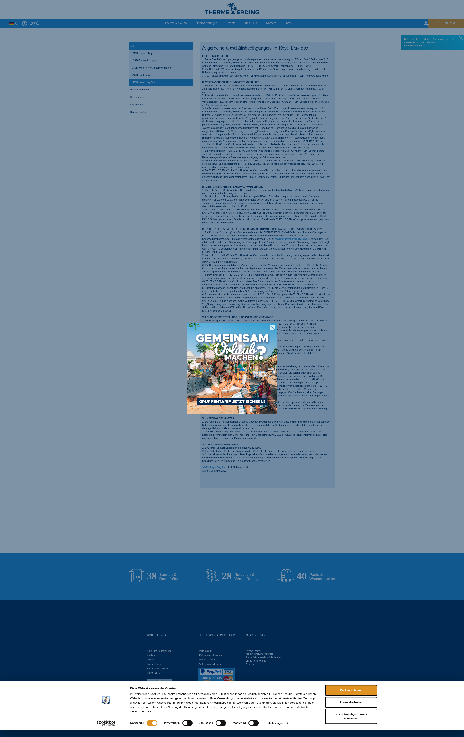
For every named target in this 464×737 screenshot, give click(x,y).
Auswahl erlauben (351, 702)
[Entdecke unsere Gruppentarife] (232, 368)
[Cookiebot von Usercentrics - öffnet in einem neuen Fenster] (106, 723)
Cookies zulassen (351, 690)
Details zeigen (274, 723)
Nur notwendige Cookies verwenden (351, 716)
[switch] (187, 723)
